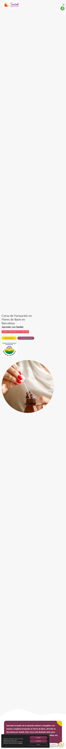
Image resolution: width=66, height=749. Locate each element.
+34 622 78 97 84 (25, 338)
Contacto (10, 338)
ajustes (20, 743)
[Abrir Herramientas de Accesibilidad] (62, 8)
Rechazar (38, 741)
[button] (63, 4)
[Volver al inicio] (11, 4)
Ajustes (38, 744)
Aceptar (38, 737)
